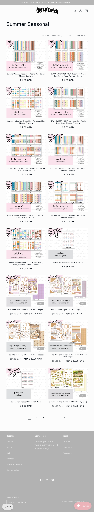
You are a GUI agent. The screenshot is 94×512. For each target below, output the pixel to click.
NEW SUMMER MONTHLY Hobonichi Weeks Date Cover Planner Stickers (68, 122)
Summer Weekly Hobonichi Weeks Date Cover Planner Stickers (26, 75)
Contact (10, 459)
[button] (8, 11)
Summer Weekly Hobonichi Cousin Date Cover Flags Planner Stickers (26, 169)
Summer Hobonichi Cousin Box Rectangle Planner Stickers (68, 216)
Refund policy (12, 470)
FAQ (8, 453)
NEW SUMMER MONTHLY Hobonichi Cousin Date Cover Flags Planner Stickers (68, 75)
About (9, 447)
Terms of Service (14, 464)
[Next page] (64, 417)
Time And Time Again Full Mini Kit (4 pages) (68, 310)
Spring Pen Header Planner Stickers (26, 402)
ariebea (70, 501)
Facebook (67, 453)
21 (57, 417)
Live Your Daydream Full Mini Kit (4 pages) (26, 310)
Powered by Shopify (81, 501)
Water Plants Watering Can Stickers (68, 262)
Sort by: (45, 35)
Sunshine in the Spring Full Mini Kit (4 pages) (68, 402)
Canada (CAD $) (16, 502)
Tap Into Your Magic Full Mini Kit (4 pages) (26, 355)
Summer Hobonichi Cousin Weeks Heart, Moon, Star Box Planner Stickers (26, 264)
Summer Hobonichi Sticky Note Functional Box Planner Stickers (26, 122)
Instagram (67, 447)
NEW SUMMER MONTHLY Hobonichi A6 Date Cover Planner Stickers (26, 216)
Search (9, 441)
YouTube (66, 441)
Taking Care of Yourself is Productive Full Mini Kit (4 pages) (68, 356)
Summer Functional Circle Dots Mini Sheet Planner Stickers (68, 169)
